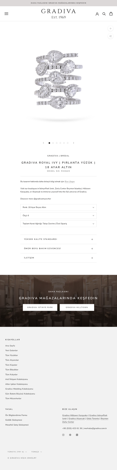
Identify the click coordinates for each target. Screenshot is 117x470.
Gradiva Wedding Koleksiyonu (19, 389)
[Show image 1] (49, 143)
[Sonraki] (73, 143)
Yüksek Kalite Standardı (40, 239)
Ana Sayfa (10, 345)
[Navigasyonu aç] (6, 13)
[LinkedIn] (77, 434)
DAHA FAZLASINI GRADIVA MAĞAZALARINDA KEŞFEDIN (58, 3)
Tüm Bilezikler (11, 369)
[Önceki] (43, 143)
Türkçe (35, 452)
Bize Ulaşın (69, 181)
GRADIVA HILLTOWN (77, 307)
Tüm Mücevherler (13, 398)
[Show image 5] (64, 143)
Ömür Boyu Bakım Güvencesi (42, 248)
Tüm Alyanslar (12, 360)
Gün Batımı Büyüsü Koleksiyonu (20, 393)
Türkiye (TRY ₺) (16, 452)
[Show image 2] (53, 143)
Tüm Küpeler (11, 365)
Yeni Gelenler (11, 350)
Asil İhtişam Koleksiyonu (16, 379)
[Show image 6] (67, 143)
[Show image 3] (56, 143)
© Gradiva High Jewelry (22, 458)
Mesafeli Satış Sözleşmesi (16, 425)
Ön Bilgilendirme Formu (16, 415)
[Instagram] (63, 434)
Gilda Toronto (93, 418)
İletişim (29, 258)
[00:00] (58, 79)
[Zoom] (110, 28)
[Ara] (104, 13)
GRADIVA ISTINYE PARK (40, 307)
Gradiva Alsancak (77, 418)
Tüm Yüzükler (11, 355)
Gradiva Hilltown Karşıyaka (74, 415)
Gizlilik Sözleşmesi (13, 420)
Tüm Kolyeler (11, 374)
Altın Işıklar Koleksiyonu (16, 384)
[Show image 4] (60, 143)
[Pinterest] (70, 434)
